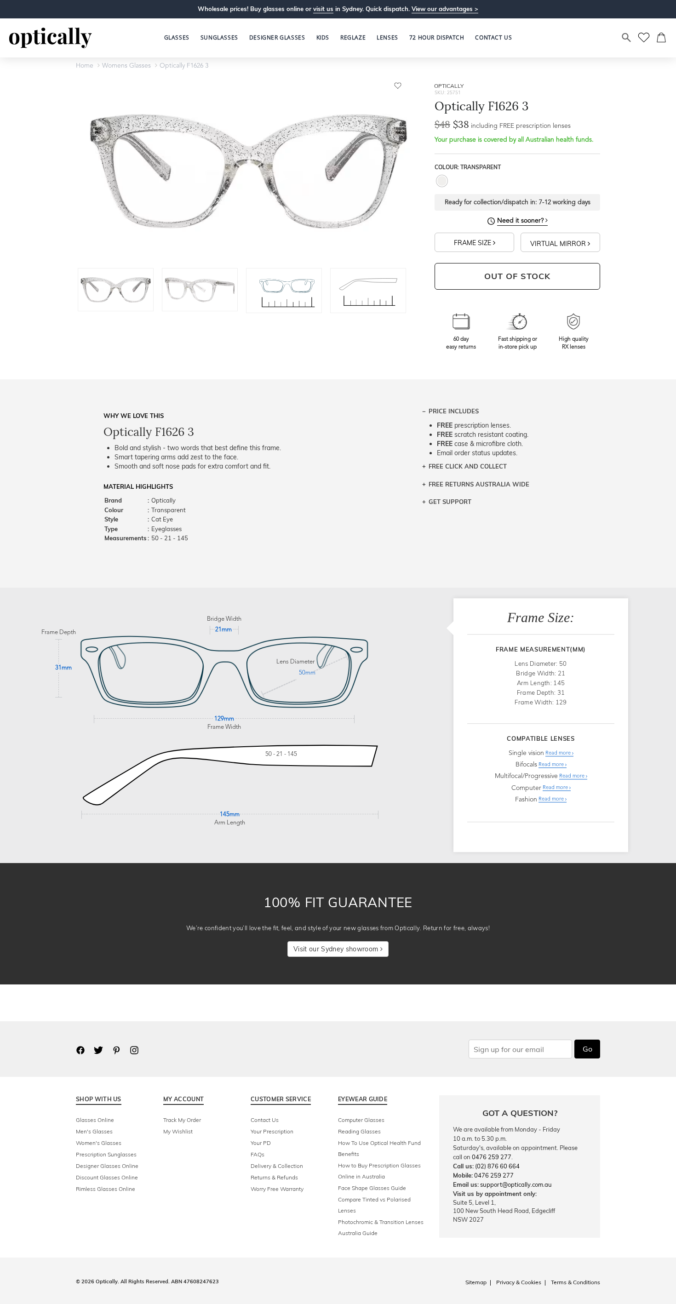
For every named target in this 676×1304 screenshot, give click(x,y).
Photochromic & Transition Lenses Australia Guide (381, 1227)
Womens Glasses (126, 66)
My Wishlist (178, 1131)
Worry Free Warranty (277, 1188)
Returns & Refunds (274, 1177)
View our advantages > (445, 8)
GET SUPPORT (450, 501)
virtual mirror (559, 244)
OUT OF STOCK (517, 276)
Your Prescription (272, 1131)
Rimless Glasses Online (105, 1188)
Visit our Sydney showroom (336, 949)
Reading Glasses (359, 1131)
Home (84, 66)
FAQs (257, 1154)
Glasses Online (95, 1119)
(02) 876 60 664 (497, 1166)
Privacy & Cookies (518, 1282)
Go (587, 1048)
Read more (558, 753)
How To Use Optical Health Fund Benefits (379, 1148)
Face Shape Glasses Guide (372, 1187)
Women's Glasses (98, 1142)
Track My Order (182, 1119)
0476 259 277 (491, 1157)
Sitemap (476, 1282)
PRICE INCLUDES (454, 411)
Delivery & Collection (277, 1165)
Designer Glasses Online (107, 1165)
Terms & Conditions (575, 1282)
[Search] (627, 37)
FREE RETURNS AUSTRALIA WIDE (479, 484)
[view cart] (661, 37)
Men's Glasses (94, 1131)
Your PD (261, 1142)
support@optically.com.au (516, 1184)
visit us (323, 8)
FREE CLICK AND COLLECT (468, 466)
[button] (322, 37)
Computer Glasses (361, 1119)
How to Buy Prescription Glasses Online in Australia (379, 1171)
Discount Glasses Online (107, 1177)
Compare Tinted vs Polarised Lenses (374, 1205)
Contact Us (265, 1119)
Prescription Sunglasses (106, 1154)
